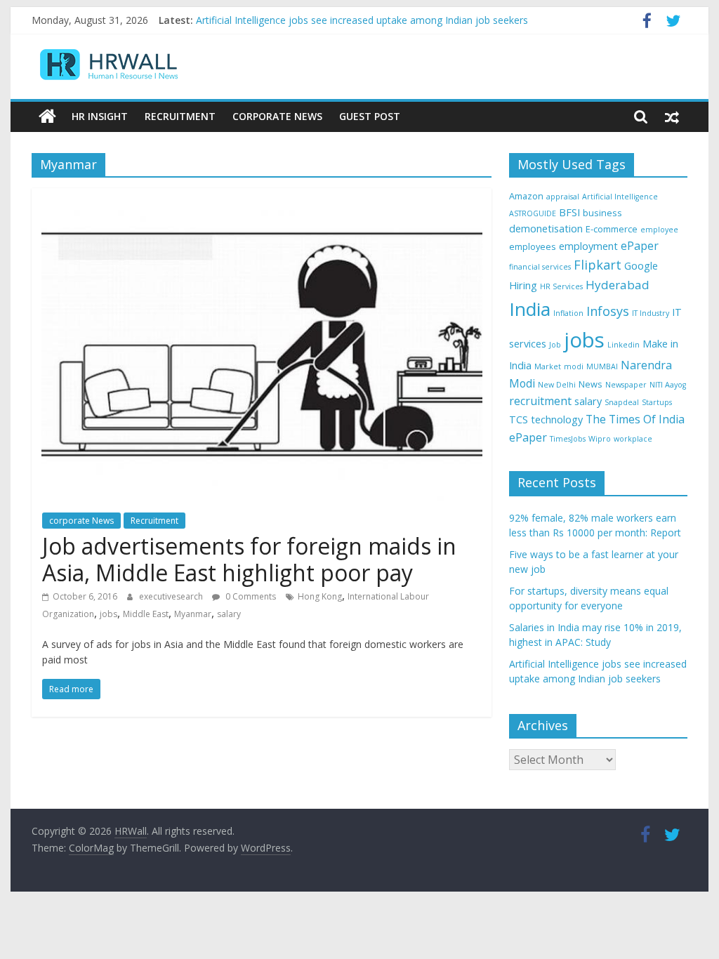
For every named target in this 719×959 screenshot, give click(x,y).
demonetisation (546, 228)
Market (547, 366)
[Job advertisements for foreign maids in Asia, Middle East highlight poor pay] (261, 196)
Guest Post (369, 116)
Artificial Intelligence (620, 196)
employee (659, 229)
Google (641, 265)
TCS (518, 419)
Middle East (146, 614)
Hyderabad (617, 285)
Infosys (607, 311)
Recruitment (180, 116)
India (529, 309)
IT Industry (650, 313)
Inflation (568, 313)
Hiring (523, 285)
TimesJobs (568, 439)
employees (532, 246)
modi (573, 366)
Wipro (599, 439)
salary (229, 614)
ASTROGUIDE (532, 213)
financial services (540, 267)
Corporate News (277, 116)
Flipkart (597, 264)
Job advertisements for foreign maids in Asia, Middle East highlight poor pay (249, 559)
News (590, 384)
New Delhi (557, 385)
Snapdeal (622, 402)
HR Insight (100, 116)
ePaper (640, 245)
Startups (657, 402)
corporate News (81, 521)
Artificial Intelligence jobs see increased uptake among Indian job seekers (362, 20)
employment (588, 246)
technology (557, 419)
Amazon (526, 196)
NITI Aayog (667, 385)
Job (555, 345)
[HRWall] (47, 116)
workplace (633, 439)
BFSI (569, 212)
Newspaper (626, 385)
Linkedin (623, 345)
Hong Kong (320, 596)
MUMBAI (602, 366)
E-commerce (612, 229)
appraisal (562, 196)
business (602, 212)
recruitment (540, 401)
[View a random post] (672, 116)
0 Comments (249, 596)
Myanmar (192, 614)
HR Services (561, 286)
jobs (108, 614)
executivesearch (172, 596)
